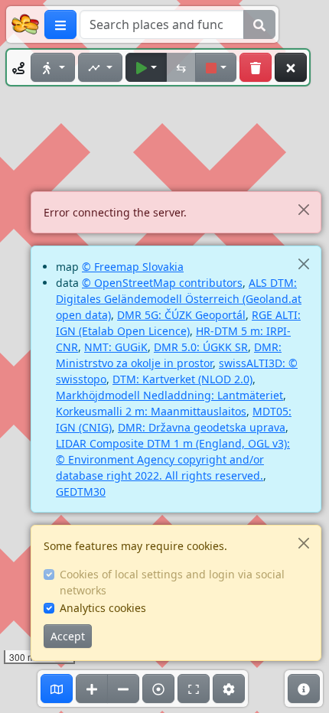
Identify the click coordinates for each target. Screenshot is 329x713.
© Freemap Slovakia (133, 266)
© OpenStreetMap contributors (162, 282)
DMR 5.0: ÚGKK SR (201, 347)
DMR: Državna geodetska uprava (201, 427)
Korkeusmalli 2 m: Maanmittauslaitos (151, 411)
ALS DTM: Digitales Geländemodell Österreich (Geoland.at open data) (178, 298)
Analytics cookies (103, 608)
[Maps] (57, 688)
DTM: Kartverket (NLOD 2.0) (182, 379)
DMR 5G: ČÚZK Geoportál (181, 315)
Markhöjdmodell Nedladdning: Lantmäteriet (169, 395)
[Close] (303, 209)
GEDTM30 (81, 491)
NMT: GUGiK (116, 347)
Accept (67, 636)
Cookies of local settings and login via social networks (172, 582)
